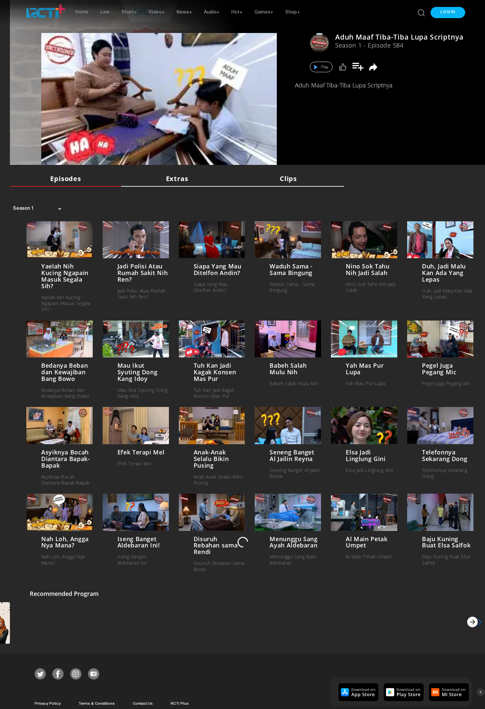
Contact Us (143, 702)
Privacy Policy (48, 702)
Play (324, 67)
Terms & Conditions (97, 702)
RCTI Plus (180, 702)
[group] (357, 691)
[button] (448, 12)
